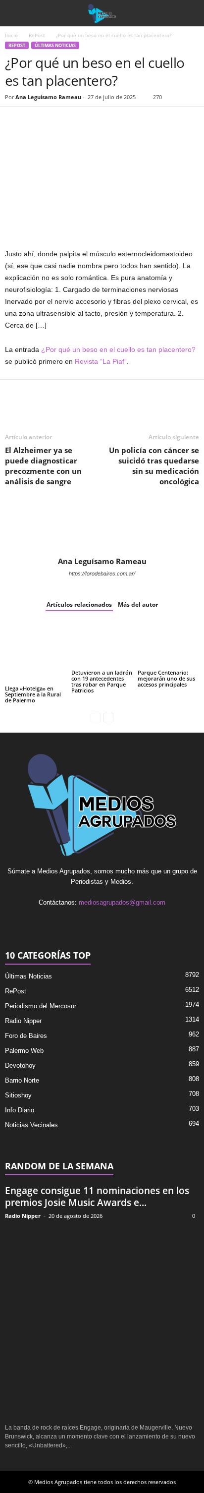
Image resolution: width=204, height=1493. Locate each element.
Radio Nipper (23, 1021)
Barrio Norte (22, 1080)
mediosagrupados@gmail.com (122, 902)
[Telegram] (106, 121)
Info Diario (19, 1110)
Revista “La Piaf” (101, 361)
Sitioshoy (18, 1095)
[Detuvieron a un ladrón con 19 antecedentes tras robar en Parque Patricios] (102, 645)
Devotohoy (20, 1065)
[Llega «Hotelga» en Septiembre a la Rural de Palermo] (35, 653)
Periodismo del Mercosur (40, 1006)
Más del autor (138, 604)
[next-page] (108, 717)
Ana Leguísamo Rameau (48, 97)
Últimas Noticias (55, 45)
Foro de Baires (26, 1035)
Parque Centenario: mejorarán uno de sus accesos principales (166, 678)
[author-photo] (102, 528)
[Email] (83, 121)
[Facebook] (15, 121)
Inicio (11, 35)
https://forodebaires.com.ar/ (102, 573)
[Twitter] (38, 121)
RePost (37, 35)
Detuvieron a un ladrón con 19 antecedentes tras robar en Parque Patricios (101, 681)
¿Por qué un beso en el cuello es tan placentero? (118, 349)
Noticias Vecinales (31, 1125)
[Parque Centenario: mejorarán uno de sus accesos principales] (168, 645)
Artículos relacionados (79, 604)
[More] (129, 121)
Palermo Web (24, 1050)
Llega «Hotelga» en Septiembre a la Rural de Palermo (33, 694)
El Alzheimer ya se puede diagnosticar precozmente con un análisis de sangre (43, 465)
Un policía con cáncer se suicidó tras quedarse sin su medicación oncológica (154, 465)
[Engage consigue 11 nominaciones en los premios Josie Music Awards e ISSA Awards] (102, 1322)
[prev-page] (96, 717)
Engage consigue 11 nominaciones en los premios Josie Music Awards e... (97, 1196)
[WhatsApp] (60, 121)
